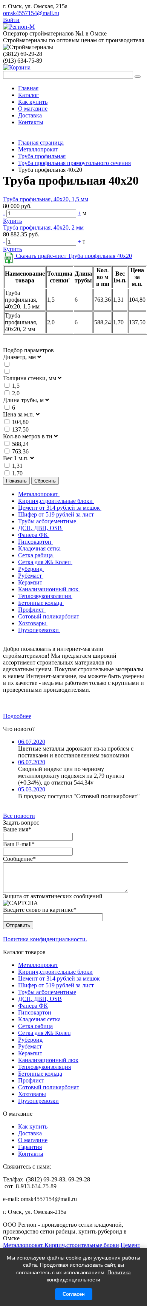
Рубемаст (30, 575)
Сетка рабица (36, 555)
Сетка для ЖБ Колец (45, 562)
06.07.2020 (31, 742)
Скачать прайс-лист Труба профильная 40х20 (73, 256)
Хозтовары (32, 623)
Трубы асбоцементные (48, 521)
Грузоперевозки (39, 630)
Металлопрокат (39, 494)
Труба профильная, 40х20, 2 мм (43, 227)
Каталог (28, 95)
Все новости (19, 816)
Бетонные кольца (41, 603)
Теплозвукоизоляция (45, 596)
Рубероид (31, 569)
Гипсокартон (35, 541)
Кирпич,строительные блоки (56, 501)
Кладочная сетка (40, 548)
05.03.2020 (31, 789)
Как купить (32, 102)
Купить (12, 220)
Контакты (30, 122)
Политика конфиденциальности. (45, 939)
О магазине (32, 108)
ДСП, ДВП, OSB (40, 528)
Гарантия (30, 1147)
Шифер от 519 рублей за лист (56, 514)
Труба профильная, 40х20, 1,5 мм (45, 199)
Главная (28, 88)
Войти (11, 20)
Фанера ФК (33, 535)
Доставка (30, 115)
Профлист (32, 609)
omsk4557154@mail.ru (31, 13)
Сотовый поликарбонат (49, 616)
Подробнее (17, 716)
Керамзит (31, 582)
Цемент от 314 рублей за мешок (59, 507)
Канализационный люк (49, 589)
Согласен (74, 1294)
